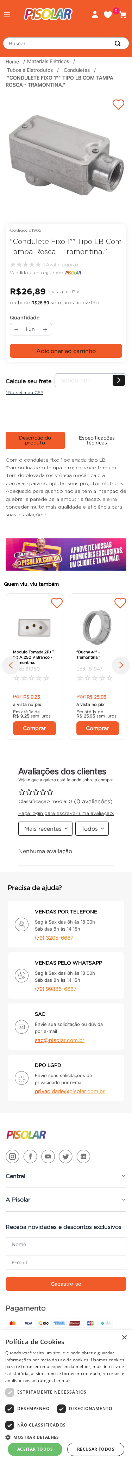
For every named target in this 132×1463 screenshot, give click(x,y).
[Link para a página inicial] (13, 61)
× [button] (124, 1337)
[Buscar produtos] (119, 43)
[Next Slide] (119, 667)
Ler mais (62, 1380)
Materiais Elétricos (48, 61)
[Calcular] (119, 380)
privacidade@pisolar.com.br (70, 1091)
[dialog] (66, 1396)
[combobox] (66, 43)
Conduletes (77, 70)
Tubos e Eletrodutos (30, 70)
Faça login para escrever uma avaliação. (60, 264)
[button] (7, 15)
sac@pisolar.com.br (59, 1040)
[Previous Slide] (13, 667)
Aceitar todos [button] (35, 1449)
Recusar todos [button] (95, 1449)
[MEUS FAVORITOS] (110, 15)
